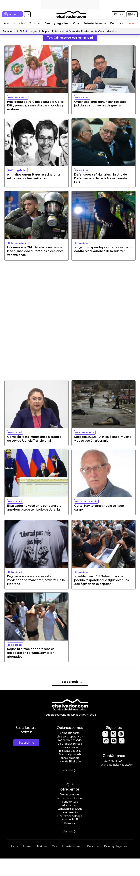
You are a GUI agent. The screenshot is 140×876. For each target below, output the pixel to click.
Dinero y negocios (56, 23)
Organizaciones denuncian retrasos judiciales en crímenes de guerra (100, 103)
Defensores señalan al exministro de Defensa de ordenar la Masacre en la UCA (100, 178)
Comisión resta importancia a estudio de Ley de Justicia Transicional (34, 438)
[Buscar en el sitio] (27, 14)
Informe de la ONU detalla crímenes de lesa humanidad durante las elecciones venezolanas (35, 251)
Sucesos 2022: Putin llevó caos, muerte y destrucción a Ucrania (102, 438)
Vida (76, 23)
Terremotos (9, 31)
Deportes (116, 23)
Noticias (19, 23)
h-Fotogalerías (17, 170)
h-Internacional (17, 97)
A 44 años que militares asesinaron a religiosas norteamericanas (33, 176)
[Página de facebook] (105, 735)
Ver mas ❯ (69, 770)
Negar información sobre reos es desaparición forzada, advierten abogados (31, 652)
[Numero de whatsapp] (106, 742)
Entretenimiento (94, 23)
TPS (22, 31)
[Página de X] (113, 735)
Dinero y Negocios (115, 846)
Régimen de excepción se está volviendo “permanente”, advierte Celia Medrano (36, 580)
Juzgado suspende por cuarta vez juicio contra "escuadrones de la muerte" (103, 249)
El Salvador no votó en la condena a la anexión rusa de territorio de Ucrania (34, 507)
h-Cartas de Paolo (86, 501)
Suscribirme (26, 742)
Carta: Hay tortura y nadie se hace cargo (99, 507)
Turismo (34, 23)
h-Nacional (82, 97)
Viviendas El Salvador (81, 31)
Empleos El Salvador (53, 31)
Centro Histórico (107, 31)
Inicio (5, 23)
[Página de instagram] (121, 735)
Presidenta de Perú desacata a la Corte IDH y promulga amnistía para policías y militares (35, 105)
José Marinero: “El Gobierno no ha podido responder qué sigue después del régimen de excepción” (101, 580)
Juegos (33, 31)
